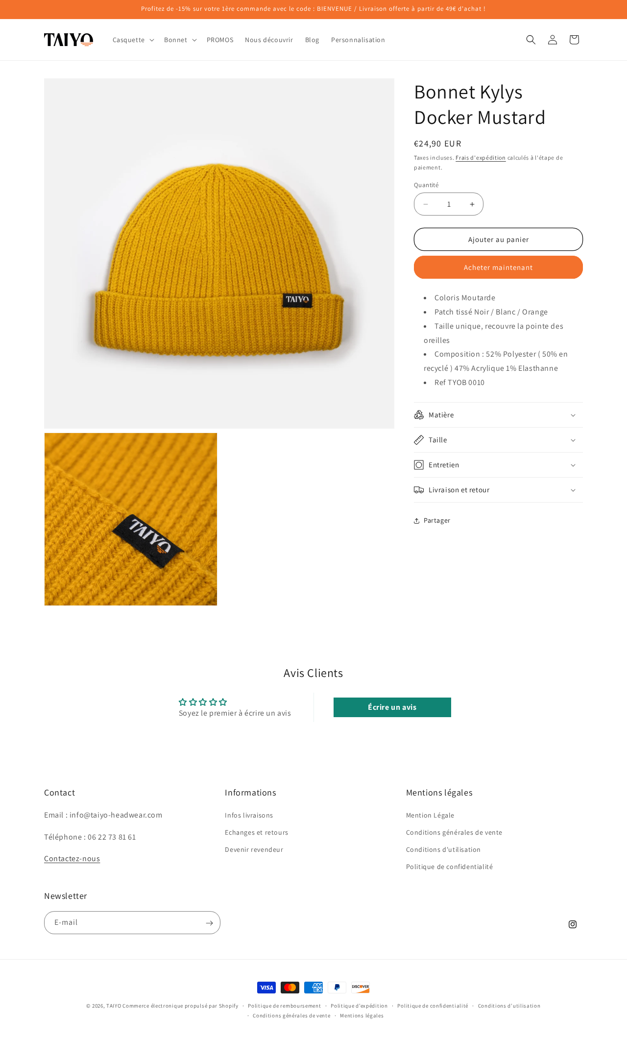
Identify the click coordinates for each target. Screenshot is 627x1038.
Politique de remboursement (284, 1005)
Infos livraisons (249, 814)
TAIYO (113, 1005)
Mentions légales (362, 1015)
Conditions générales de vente (454, 832)
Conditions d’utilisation (509, 1005)
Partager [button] (437, 520)
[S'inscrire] (209, 923)
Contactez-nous (72, 858)
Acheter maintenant (498, 267)
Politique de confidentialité (449, 866)
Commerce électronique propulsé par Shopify (180, 1005)
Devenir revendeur (254, 849)
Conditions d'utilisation (443, 849)
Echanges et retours (256, 832)
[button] (132, 39)
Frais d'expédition (481, 157)
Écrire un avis (392, 707)
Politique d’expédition (359, 1005)
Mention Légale (430, 814)
